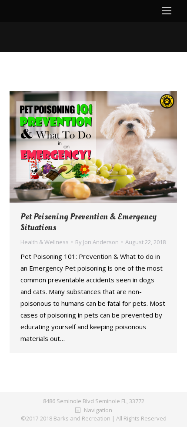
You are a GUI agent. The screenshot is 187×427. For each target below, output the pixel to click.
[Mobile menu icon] (166, 11)
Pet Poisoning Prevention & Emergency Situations (88, 222)
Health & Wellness (44, 242)
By (97, 242)
